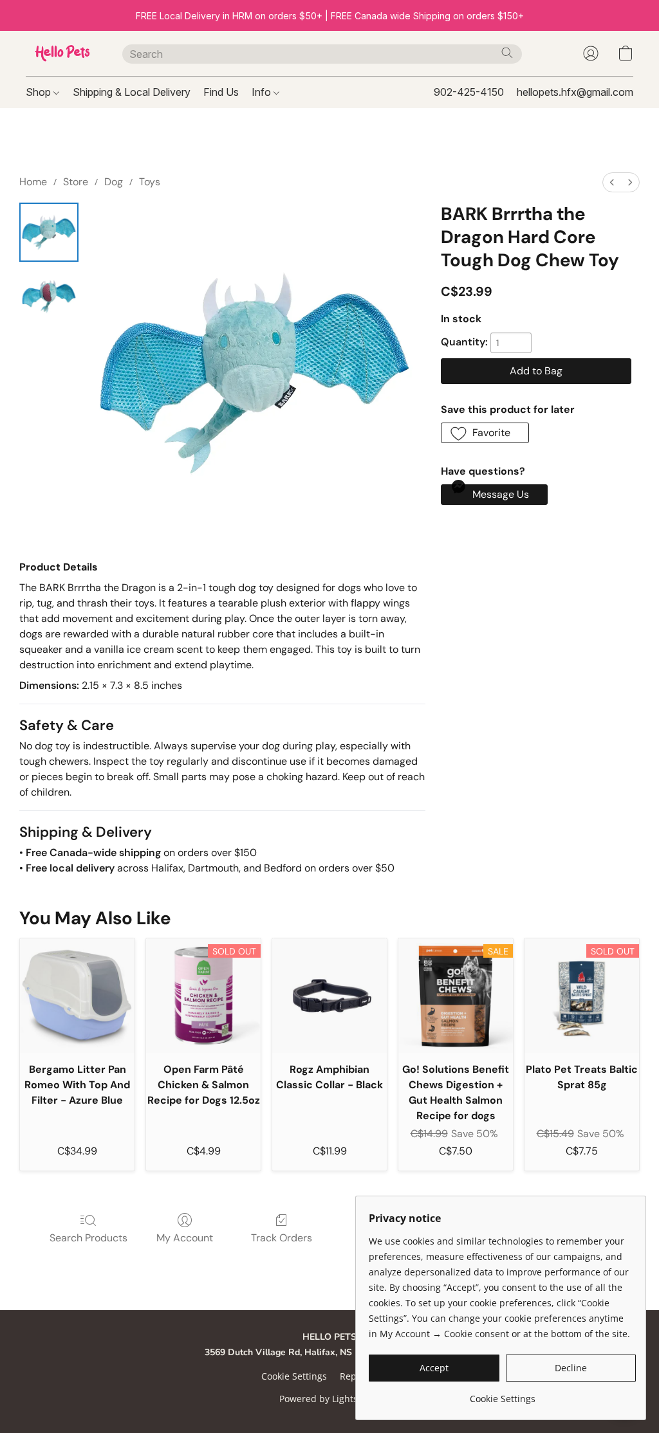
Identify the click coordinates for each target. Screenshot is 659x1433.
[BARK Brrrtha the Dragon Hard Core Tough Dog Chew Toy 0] (49, 232)
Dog (113, 181)
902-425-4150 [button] (469, 92)
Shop (39, 92)
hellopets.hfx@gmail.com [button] (575, 92)
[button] (61, 53)
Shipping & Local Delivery (131, 92)
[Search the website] (507, 53)
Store (75, 181)
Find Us (221, 92)
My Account (184, 1238)
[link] (502, 1394)
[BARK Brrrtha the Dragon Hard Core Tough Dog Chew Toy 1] (49, 296)
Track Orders (281, 1238)
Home (33, 181)
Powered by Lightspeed (329, 1398)
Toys (149, 181)
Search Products (88, 1238)
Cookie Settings (294, 1376)
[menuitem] (612, 182)
